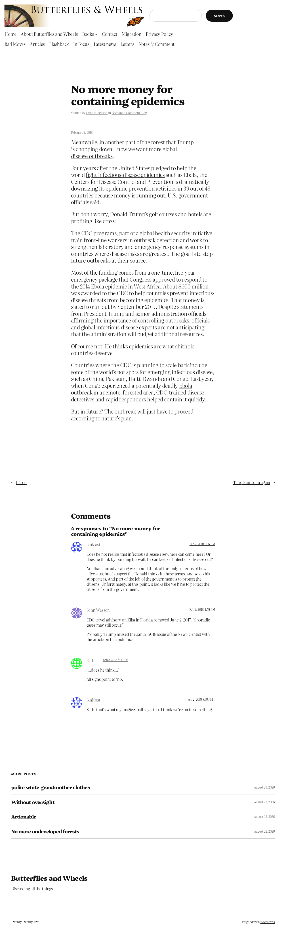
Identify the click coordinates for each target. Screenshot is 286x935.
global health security (165, 233)
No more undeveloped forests (45, 831)
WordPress (267, 922)
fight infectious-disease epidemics (125, 174)
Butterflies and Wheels (49, 877)
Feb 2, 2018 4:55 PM (202, 609)
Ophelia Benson (97, 112)
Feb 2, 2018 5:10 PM (115, 659)
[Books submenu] (96, 34)
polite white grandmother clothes (50, 787)
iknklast (93, 544)
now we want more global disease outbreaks (124, 152)
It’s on (21, 482)
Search (219, 15)
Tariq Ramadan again (251, 482)
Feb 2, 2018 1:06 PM (202, 544)
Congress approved (152, 279)
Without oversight (32, 802)
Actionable (23, 816)
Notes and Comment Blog (129, 112)
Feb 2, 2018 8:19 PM (200, 699)
